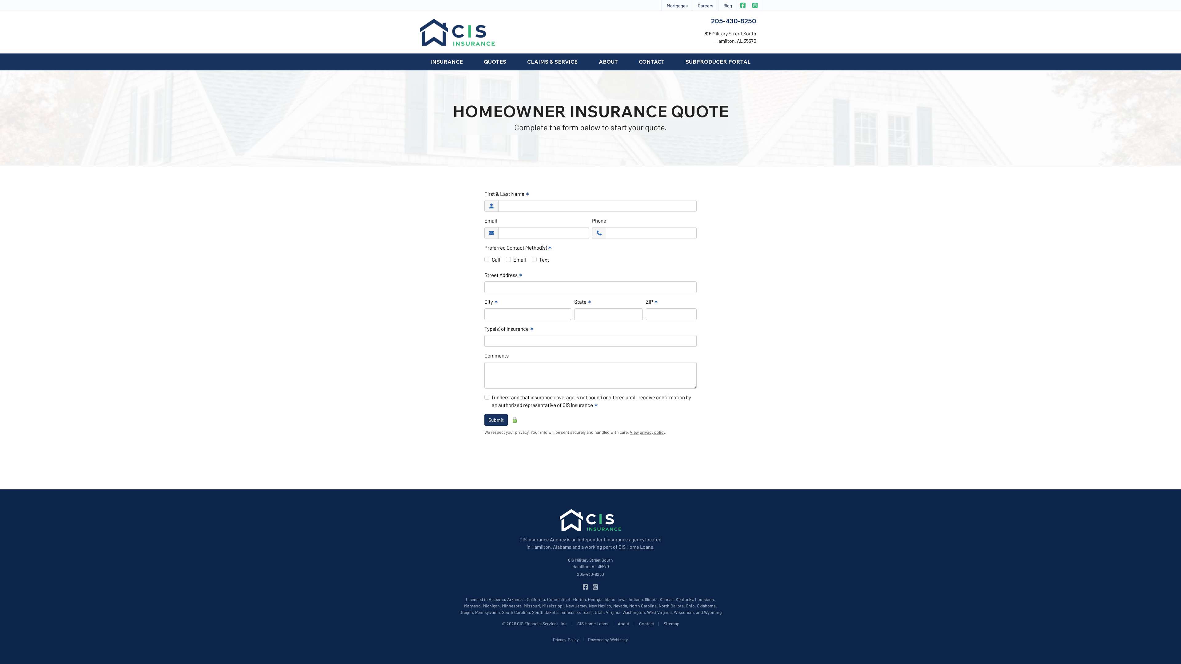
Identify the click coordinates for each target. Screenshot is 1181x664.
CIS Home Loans (635, 547)
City (491, 301)
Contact (652, 61)
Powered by (608, 639)
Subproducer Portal (718, 61)
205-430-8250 (733, 21)
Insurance (446, 61)
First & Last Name (507, 194)
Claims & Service (552, 61)
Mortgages (677, 5)
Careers (705, 5)
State (583, 301)
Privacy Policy (566, 639)
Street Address (503, 275)
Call (496, 259)
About (608, 61)
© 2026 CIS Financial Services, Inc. (535, 623)
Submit (496, 420)
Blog (727, 5)
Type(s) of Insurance (509, 329)
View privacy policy (647, 432)
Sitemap (671, 623)
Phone (599, 220)
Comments (496, 355)
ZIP (652, 301)
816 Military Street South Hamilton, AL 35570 (590, 563)
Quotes (495, 61)
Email (490, 220)
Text (544, 259)
